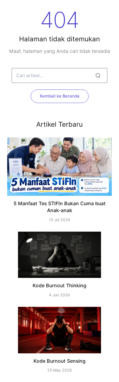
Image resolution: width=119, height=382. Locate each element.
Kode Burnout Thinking (59, 285)
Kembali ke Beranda (59, 96)
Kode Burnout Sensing (59, 361)
